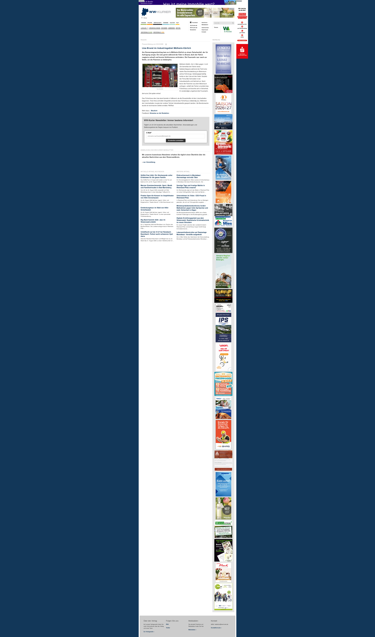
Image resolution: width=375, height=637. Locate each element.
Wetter (178, 28)
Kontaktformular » (216, 628)
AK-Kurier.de (193, 25)
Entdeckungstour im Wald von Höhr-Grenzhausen (155, 208)
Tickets (216, 27)
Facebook (195, 22)
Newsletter (193, 30)
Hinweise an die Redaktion (159, 113)
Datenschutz (205, 27)
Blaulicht (154, 110)
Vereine (166, 23)
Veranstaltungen (154, 28)
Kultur (172, 23)
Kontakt (204, 32)
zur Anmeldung (149, 162)
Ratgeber (164, 28)
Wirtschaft (157, 23)
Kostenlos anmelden (175, 140)
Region (143, 23)
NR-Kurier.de (193, 27)
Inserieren (204, 22)
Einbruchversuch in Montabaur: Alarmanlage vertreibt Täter (189, 176)
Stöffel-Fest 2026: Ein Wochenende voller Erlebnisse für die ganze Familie (156, 176)
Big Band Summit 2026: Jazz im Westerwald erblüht (153, 221)
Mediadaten (205, 25)
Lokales (144, 28)
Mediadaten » (192, 630)
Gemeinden (171, 28)
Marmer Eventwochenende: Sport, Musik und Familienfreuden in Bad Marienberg (156, 186)
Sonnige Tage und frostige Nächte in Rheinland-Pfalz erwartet (191, 186)
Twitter (168, 628)
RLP (177, 23)
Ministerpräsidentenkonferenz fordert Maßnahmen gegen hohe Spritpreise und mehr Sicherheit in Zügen (192, 208)
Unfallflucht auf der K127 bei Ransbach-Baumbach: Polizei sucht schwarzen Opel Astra (157, 234)
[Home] (142, 17)
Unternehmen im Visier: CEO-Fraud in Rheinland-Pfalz (191, 196)
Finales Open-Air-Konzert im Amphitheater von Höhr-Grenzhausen (157, 196)
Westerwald (146, 32)
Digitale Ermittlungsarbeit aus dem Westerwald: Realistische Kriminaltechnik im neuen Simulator (193, 220)
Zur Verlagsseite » (149, 632)
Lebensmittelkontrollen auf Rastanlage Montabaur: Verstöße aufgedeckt (192, 233)
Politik (149, 23)
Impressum (205, 30)
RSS (167, 624)
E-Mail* (148, 133)
